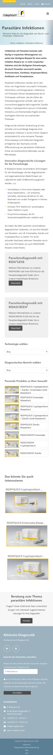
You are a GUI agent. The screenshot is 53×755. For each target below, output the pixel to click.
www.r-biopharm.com (16, 730)
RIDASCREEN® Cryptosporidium (28, 444)
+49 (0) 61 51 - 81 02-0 (16, 718)
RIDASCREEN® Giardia (30, 453)
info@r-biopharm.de (15, 726)
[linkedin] (7, 648)
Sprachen (47, 4)
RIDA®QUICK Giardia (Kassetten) (29, 426)
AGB (26, 750)
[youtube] (16, 648)
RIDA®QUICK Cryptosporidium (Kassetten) (34, 408)
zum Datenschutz (17, 686)
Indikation (20, 43)
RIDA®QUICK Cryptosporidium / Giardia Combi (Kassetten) (34, 417)
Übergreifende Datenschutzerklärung (26, 747)
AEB (26, 753)
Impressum (26, 744)
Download (15, 283)
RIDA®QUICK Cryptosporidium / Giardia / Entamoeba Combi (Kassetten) (34, 389)
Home (12, 43)
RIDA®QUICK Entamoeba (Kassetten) (31, 399)
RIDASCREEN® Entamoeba (32, 435)
